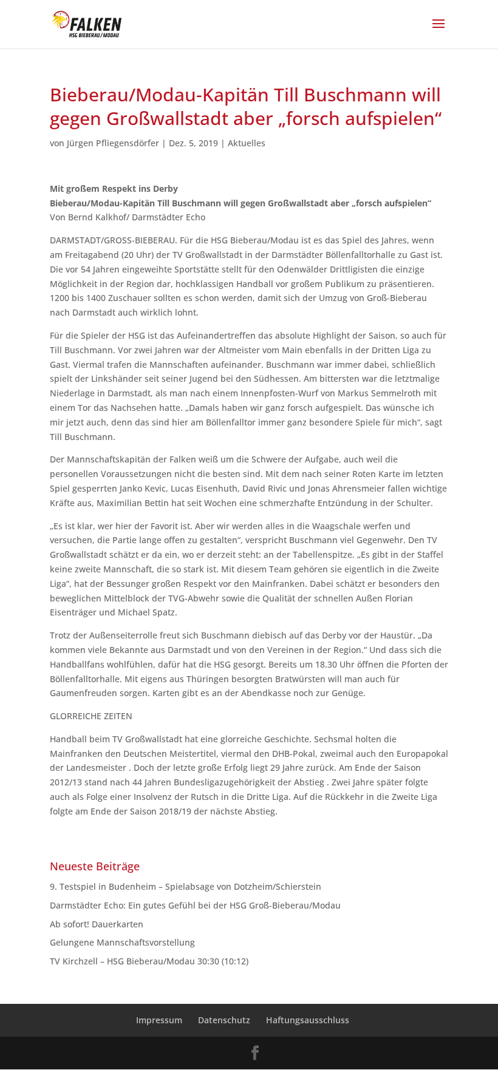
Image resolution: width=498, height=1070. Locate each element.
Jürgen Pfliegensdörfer (113, 143)
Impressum (159, 1020)
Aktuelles (246, 143)
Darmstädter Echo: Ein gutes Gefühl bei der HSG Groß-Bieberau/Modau (195, 905)
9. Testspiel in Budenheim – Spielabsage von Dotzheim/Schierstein (185, 886)
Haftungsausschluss (307, 1020)
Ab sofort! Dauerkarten (96, 924)
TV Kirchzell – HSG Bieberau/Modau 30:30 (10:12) (149, 961)
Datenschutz (224, 1020)
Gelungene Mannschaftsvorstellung (122, 942)
